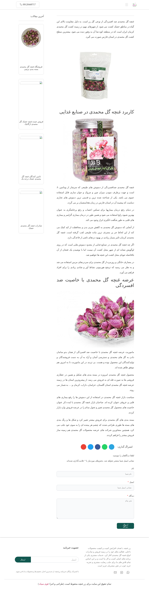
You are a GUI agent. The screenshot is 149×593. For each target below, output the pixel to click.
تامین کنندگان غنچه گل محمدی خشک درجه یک (31, 177)
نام (133, 468)
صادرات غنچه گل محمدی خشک (31, 227)
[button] (126, 4)
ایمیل (131, 482)
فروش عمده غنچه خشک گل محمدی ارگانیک (31, 123)
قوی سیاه (44, 584)
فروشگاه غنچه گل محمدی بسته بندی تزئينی (31, 68)
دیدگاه (131, 496)
